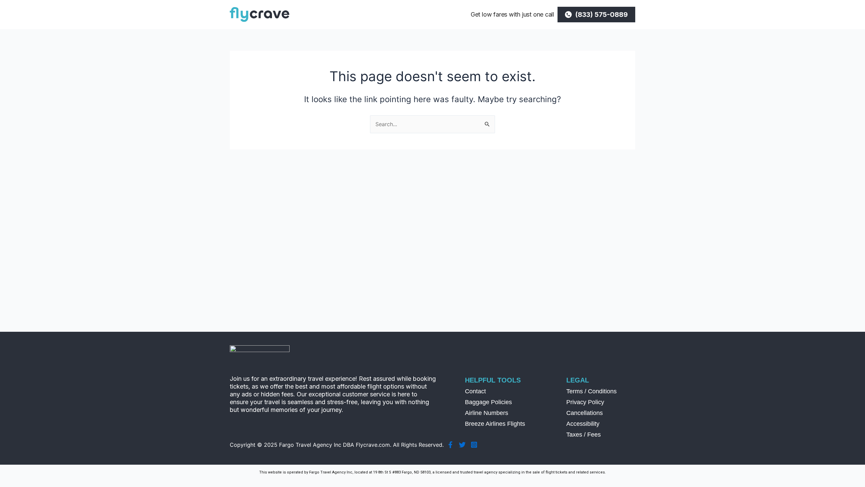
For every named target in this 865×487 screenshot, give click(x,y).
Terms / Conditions (591, 391)
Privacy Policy (585, 402)
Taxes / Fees (583, 434)
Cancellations (584, 413)
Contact (475, 391)
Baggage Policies (488, 402)
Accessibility (582, 423)
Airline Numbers (486, 413)
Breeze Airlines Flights (495, 423)
